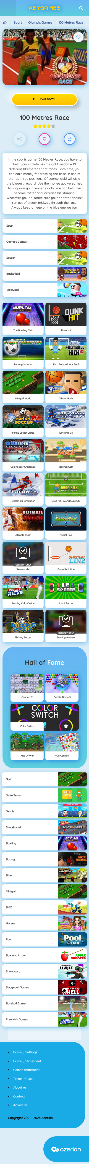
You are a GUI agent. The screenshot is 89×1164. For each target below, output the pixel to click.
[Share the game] (19, 139)
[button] (81, 8)
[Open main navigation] (8, 8)
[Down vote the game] (45, 139)
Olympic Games (40, 22)
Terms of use (23, 1079)
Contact (19, 1096)
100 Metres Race (71, 22)
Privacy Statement (27, 1061)
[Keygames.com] (5, 22)
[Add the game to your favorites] (78, 37)
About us (19, 1087)
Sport (18, 22)
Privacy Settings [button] (25, 1052)
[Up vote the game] (70, 139)
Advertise (20, 1105)
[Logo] (44, 8)
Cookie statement (26, 1070)
